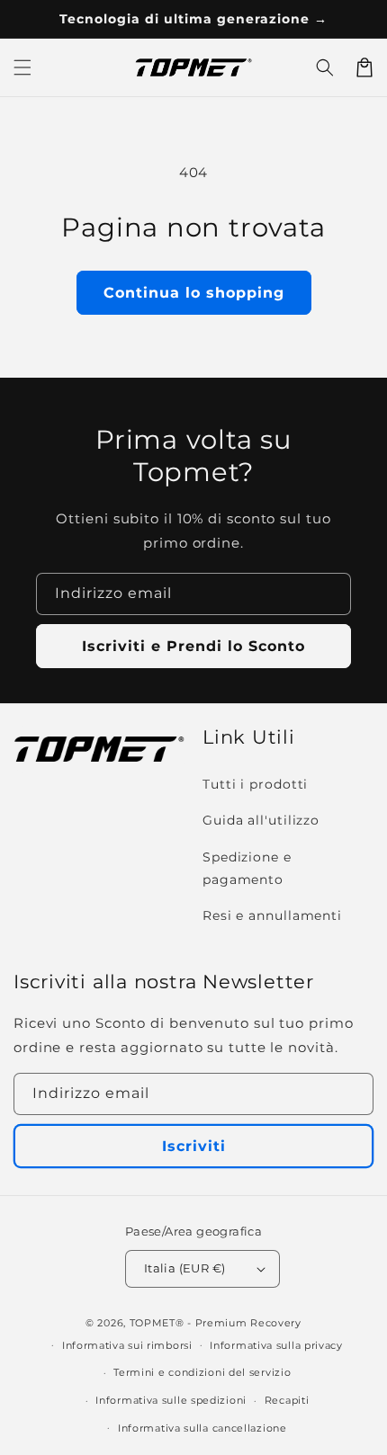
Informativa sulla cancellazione (202, 1428)
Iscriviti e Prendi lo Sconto (193, 646)
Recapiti (287, 1400)
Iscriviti (194, 1146)
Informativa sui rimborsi (127, 1345)
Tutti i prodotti (255, 784)
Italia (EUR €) (185, 1268)
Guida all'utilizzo (261, 820)
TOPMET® (157, 1323)
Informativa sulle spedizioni (171, 1400)
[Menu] (22, 67)
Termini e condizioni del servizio (202, 1372)
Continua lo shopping (194, 292)
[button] (325, 67)
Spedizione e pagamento (247, 868)
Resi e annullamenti (272, 915)
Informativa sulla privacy (276, 1345)
